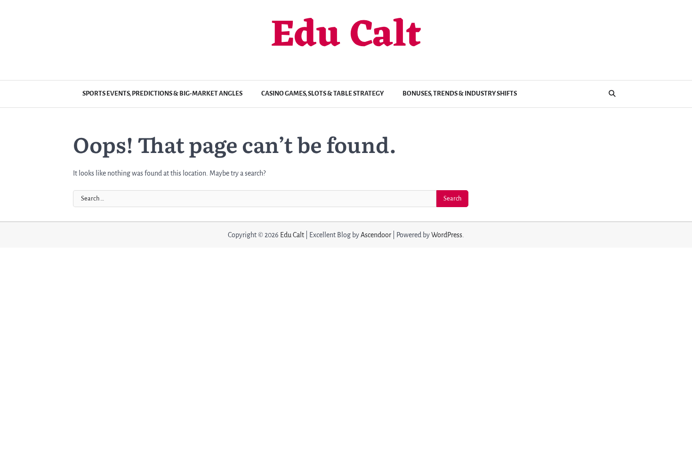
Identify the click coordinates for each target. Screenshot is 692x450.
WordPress (446, 235)
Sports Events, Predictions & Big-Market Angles (162, 93)
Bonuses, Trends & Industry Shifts (459, 93)
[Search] (612, 94)
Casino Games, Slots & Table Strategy (322, 93)
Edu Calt (346, 36)
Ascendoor (376, 235)
